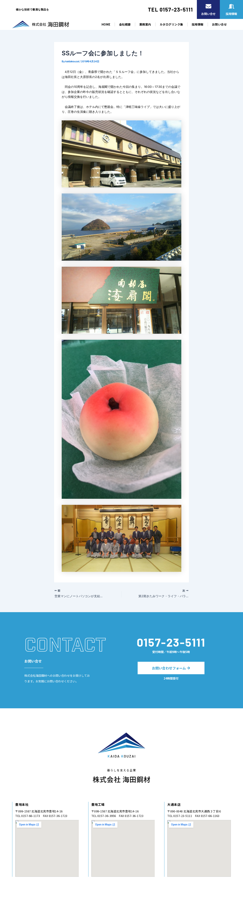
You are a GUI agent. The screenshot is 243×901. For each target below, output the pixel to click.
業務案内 (145, 24)
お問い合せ (219, 24)
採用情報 (198, 24)
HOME (106, 24)
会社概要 (125, 24)
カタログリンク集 (171, 24)
